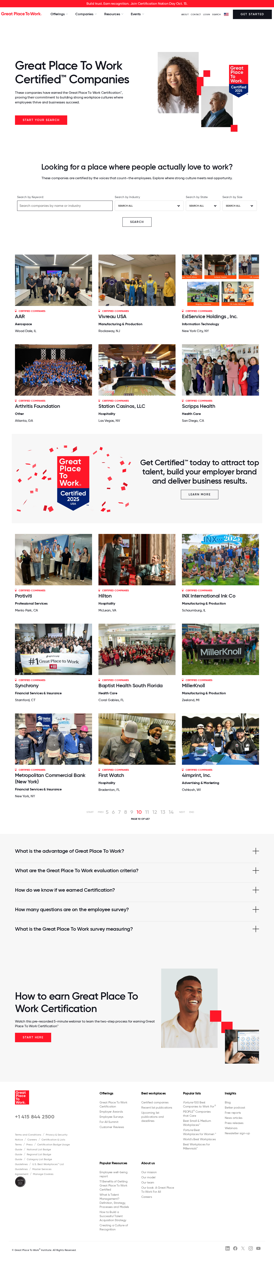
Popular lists (192, 1093)
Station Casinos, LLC (121, 406)
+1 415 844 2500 (35, 1116)
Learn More (200, 494)
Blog (228, 1102)
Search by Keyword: (30, 197)
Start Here (33, 1037)
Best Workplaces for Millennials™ (196, 1146)
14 (171, 812)
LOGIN (206, 14)
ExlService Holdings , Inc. (210, 316)
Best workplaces (153, 1093)
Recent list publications (156, 1107)
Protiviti (23, 596)
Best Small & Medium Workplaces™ (197, 1123)
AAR (20, 316)
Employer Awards (111, 1111)
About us (148, 1163)
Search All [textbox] (125, 205)
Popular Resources (113, 1163)
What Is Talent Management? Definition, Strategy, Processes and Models (114, 1201)
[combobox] (149, 206)
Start (90, 812)
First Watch (111, 775)
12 (154, 812)
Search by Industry (127, 197)
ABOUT (185, 14)
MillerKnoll (193, 685)
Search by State (197, 197)
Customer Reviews (112, 1127)
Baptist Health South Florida (130, 685)
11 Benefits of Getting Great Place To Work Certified (114, 1185)
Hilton (105, 596)
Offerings (106, 1093)
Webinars (231, 1128)
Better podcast (235, 1107)
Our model (148, 1177)
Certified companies (154, 1102)
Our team (147, 1182)
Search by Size (232, 197)
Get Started (252, 14)
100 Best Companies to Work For (199, 1104)
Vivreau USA (112, 316)
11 (147, 812)
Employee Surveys (111, 1116)
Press (29, 1144)
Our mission (148, 1172)
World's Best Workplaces (199, 1139)
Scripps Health (198, 406)
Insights (230, 1093)
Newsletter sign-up (237, 1133)
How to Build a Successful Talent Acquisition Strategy (113, 1216)
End (191, 812)
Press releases (234, 1123)
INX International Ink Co (208, 596)
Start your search (41, 120)
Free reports (233, 1112)
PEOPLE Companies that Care (197, 1113)
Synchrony (27, 685)
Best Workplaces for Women (199, 1132)
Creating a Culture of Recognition (114, 1227)
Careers (32, 1139)
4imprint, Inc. (196, 775)
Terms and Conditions (28, 1134)
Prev (101, 812)
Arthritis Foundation (37, 406)
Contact (196, 14)
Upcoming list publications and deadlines (152, 1116)
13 (163, 812)
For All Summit (109, 1122)
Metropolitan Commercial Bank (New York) (50, 778)
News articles (233, 1117)
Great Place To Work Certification (113, 1104)
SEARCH (216, 14)
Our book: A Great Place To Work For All (157, 1189)
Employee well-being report (113, 1174)
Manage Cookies (43, 1174)
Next (182, 812)
